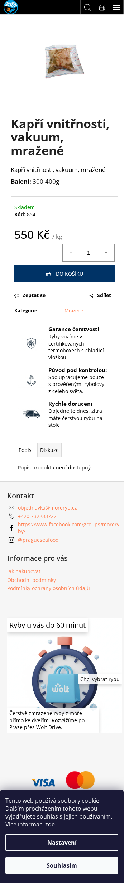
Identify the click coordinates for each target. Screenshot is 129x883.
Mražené (73, 310)
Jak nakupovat (23, 571)
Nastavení (62, 842)
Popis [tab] (25, 450)
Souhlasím (62, 865)
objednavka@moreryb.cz (47, 507)
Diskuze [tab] (49, 450)
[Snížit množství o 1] (71, 252)
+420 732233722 (37, 516)
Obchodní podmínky (31, 579)
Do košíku (69, 273)
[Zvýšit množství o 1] (105, 252)
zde (50, 824)
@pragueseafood (38, 539)
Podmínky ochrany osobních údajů (48, 588)
